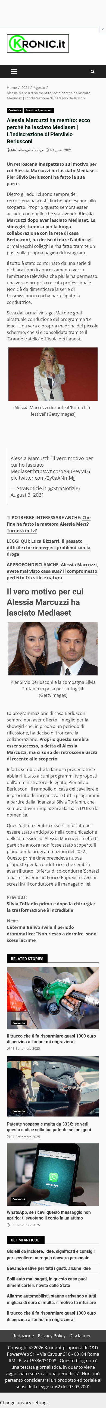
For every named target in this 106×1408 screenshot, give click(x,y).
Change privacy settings (24, 1403)
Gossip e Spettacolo (39, 110)
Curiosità (14, 110)
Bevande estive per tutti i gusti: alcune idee (49, 1268)
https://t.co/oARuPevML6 (61, 471)
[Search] (92, 71)
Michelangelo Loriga (27, 150)
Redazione (23, 1336)
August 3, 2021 (27, 495)
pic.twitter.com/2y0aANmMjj (43, 477)
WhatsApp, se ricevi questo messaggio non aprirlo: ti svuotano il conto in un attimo (53, 1174)
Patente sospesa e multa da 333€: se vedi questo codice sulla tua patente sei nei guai (53, 1086)
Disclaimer (80, 1336)
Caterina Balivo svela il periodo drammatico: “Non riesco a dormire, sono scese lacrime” (51, 930)
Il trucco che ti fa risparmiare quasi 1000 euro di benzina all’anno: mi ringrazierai (53, 998)
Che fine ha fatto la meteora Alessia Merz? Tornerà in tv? (49, 524)
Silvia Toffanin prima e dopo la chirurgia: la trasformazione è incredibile (51, 903)
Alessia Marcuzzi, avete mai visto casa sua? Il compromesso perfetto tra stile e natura (52, 571)
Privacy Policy (52, 1336)
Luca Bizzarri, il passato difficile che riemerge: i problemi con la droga (49, 547)
